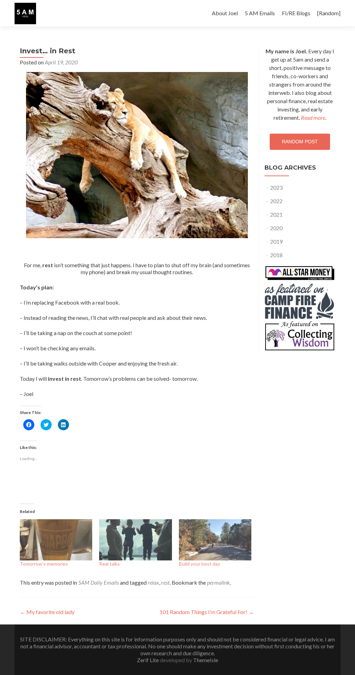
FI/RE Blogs (296, 13)
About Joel (225, 13)
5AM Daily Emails (98, 582)
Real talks (109, 564)
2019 (276, 241)
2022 (276, 201)
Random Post (300, 141)
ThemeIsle (205, 660)
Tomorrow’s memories (44, 564)
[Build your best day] (215, 540)
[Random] (328, 13)
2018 (276, 255)
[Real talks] (135, 540)
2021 (276, 214)
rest (165, 582)
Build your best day (199, 564)
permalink (218, 582)
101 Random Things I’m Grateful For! (206, 612)
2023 (276, 187)
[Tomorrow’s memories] (56, 540)
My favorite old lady (47, 612)
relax (153, 582)
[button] (25, 13)
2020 (276, 228)
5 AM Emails (260, 13)
